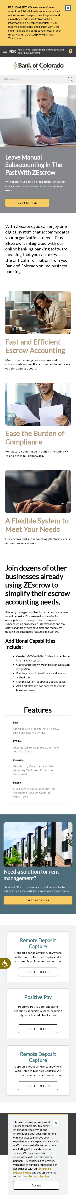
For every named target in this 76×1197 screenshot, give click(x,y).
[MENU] (5, 51)
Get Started (27, 202)
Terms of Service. (39, 1176)
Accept (36, 1185)
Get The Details (38, 900)
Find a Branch (70, 51)
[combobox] (33, 79)
